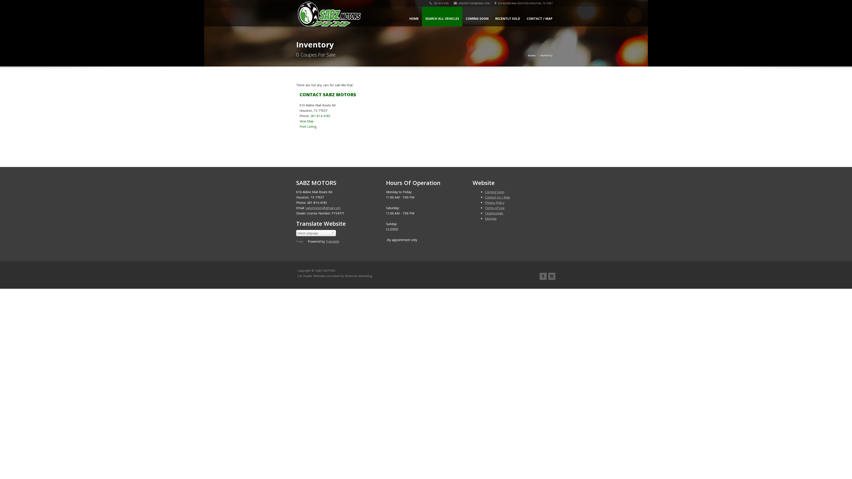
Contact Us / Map (497, 197)
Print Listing (308, 126)
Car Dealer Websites (312, 276)
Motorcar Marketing (358, 276)
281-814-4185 (441, 3)
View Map (307, 121)
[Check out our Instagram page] (551, 276)
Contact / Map (539, 18)
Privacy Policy (494, 202)
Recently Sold (507, 18)
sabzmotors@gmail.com (474, 3)
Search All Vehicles (442, 18)
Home (414, 18)
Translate (332, 241)
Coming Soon (477, 18)
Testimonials (494, 213)
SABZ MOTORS (325, 271)
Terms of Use (495, 208)
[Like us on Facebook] (543, 276)
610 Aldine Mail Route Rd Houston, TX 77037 (524, 3)
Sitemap (491, 218)
